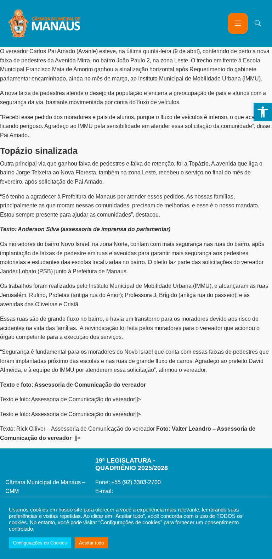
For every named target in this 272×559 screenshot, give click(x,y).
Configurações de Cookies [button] (40, 543)
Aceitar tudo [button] (91, 543)
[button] (263, 112)
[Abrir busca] (258, 23)
